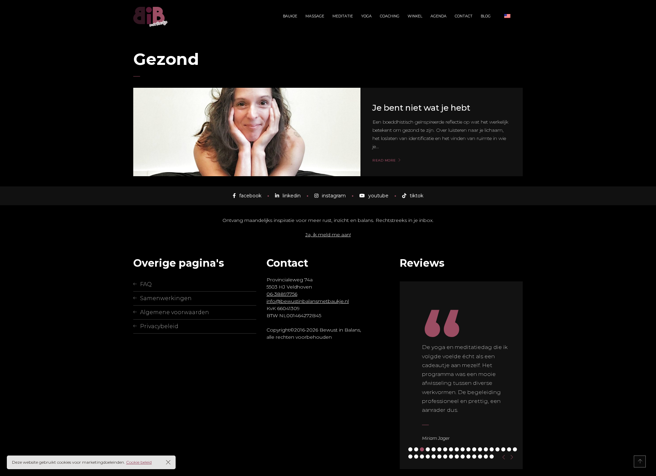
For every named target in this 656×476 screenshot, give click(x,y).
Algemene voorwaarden (174, 312)
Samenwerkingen (166, 298)
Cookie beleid (139, 462)
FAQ (146, 284)
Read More (384, 160)
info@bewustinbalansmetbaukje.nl (307, 301)
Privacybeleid (159, 326)
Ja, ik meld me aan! (328, 235)
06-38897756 (281, 294)
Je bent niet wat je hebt (421, 108)
